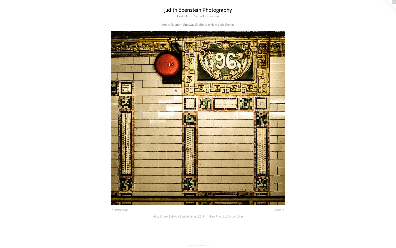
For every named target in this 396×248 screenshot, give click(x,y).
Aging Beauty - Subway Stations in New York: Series (198, 24)
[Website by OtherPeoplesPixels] (388, 8)
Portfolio (183, 16)
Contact (198, 16)
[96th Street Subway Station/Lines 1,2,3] (198, 118)
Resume (213, 16)
